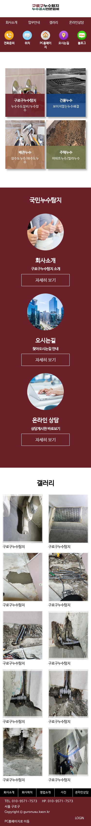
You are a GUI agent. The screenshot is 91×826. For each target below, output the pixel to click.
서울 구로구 (12, 807)
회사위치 (27, 792)
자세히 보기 (45, 280)
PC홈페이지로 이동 (17, 821)
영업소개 (45, 792)
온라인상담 (82, 792)
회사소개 (9, 792)
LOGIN (79, 818)
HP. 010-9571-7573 (57, 801)
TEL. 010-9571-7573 (21, 801)
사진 (63, 792)
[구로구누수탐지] (23, 518)
